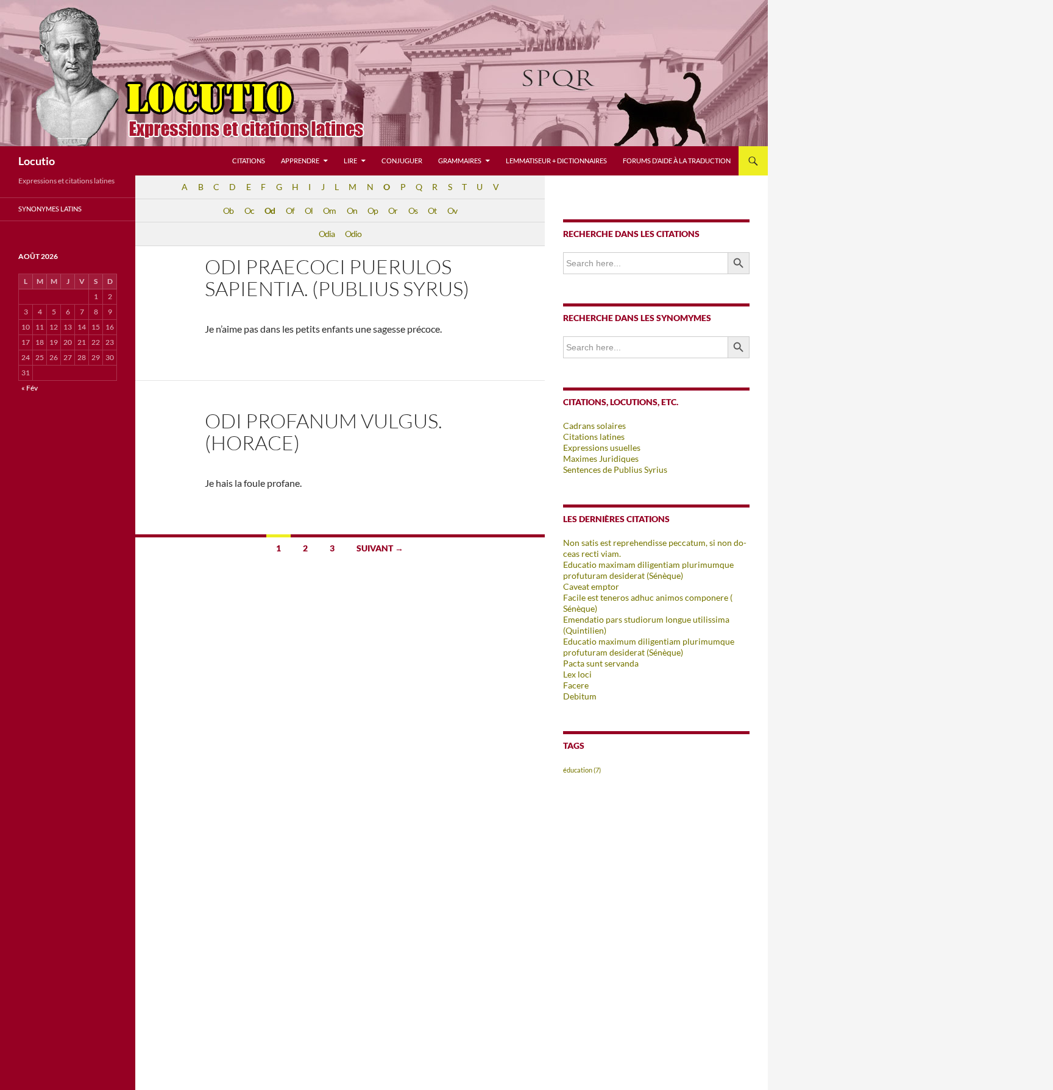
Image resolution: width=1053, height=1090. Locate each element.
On (352, 210)
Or (392, 210)
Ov (452, 210)
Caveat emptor (591, 586)
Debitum (580, 696)
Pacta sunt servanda (601, 663)
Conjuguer (401, 161)
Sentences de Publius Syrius (615, 469)
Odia (327, 233)
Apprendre (300, 161)
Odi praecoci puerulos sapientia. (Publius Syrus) (337, 277)
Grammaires (459, 161)
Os (412, 210)
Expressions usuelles (601, 447)
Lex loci (577, 674)
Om (329, 210)
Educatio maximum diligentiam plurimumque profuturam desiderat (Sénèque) (648, 646)
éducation (582, 770)
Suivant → (379, 548)
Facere (576, 685)
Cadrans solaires (594, 425)
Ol (309, 210)
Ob (228, 210)
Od (269, 210)
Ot (432, 210)
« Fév (29, 387)
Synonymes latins (50, 209)
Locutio (36, 161)
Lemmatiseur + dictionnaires (556, 161)
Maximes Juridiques (601, 458)
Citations (248, 161)
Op (372, 210)
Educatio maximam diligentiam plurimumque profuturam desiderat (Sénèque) (648, 570)
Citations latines (594, 436)
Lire (350, 161)
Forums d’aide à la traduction (677, 161)
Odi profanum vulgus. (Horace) (323, 431)
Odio (353, 233)
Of (290, 210)
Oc (249, 210)
